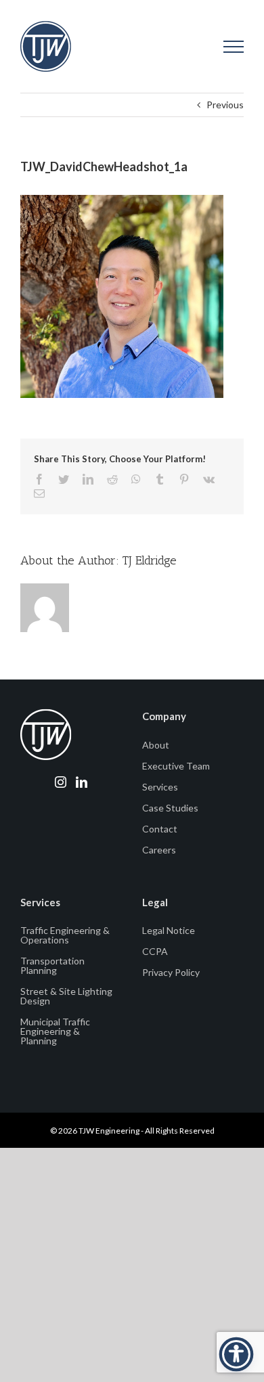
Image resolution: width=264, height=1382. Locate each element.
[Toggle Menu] (233, 47)
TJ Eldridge (150, 560)
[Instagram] (60, 782)
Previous (225, 104)
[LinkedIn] (81, 782)
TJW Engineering (109, 1130)
